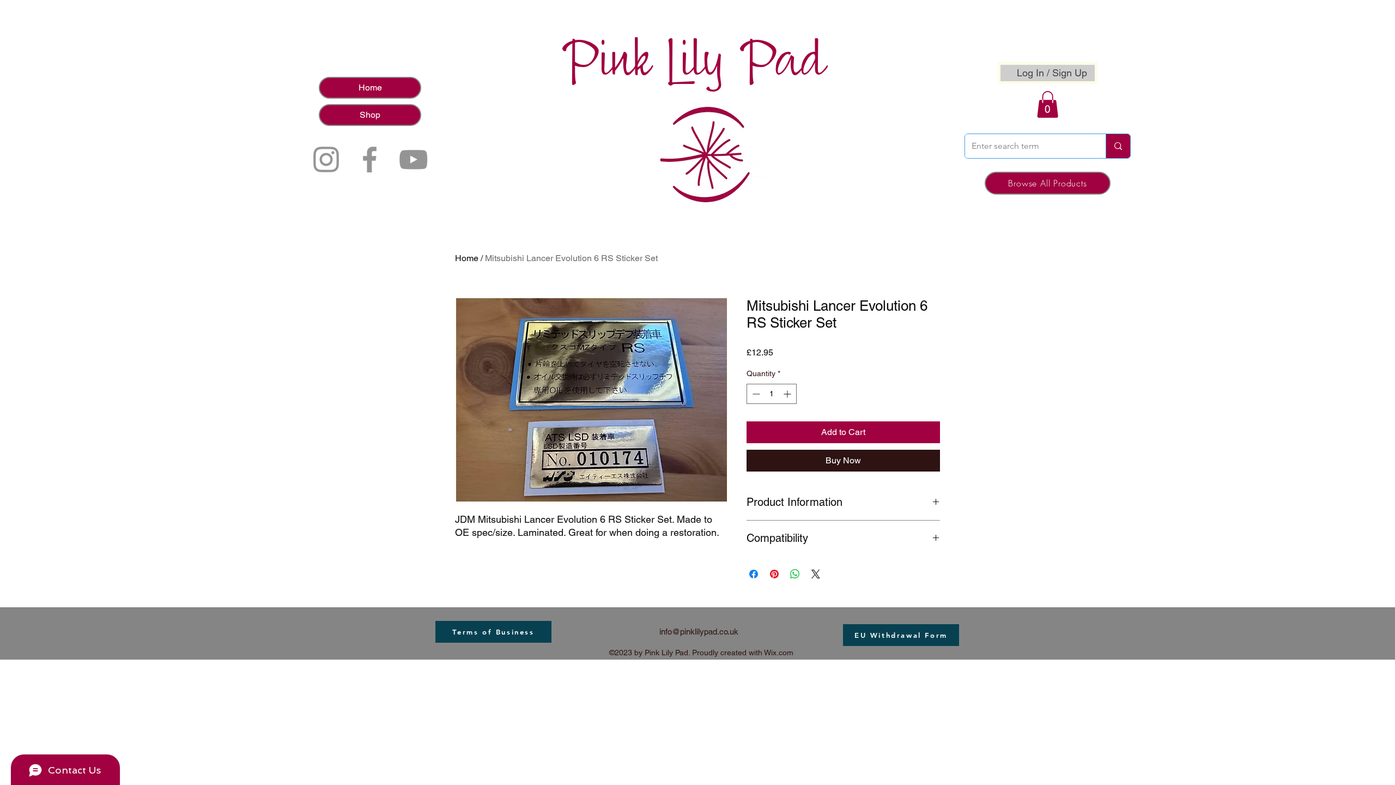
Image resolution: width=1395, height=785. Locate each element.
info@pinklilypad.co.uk (698, 631)
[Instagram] (326, 159)
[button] (1047, 104)
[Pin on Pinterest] (774, 574)
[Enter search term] (1118, 146)
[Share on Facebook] (753, 574)
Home (370, 87)
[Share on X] (815, 574)
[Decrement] (755, 393)
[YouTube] (413, 159)
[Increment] (788, 393)
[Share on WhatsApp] (795, 574)
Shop (370, 115)
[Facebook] (370, 159)
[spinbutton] (771, 393)
